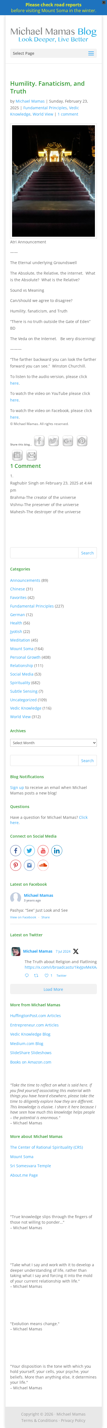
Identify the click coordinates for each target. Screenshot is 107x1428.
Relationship (21, 665)
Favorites (18, 597)
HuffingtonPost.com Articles (35, 1015)
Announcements (25, 580)
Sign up (17, 787)
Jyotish (16, 631)
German (17, 614)
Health (16, 623)
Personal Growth (25, 657)
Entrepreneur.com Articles (34, 1025)
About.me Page (24, 1175)
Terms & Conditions (39, 1420)
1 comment (68, 114)
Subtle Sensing (24, 691)
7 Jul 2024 (63, 951)
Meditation (20, 640)
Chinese (17, 588)
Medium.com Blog (26, 1043)
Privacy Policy (73, 1420)
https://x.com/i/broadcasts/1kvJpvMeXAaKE (64, 967)
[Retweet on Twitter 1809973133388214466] (38, 976)
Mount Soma (21, 648)
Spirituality (20, 682)
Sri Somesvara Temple (30, 1165)
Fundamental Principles (45, 107)
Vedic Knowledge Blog (30, 1034)
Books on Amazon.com (30, 1062)
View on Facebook (23, 917)
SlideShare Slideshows (31, 1052)
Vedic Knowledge (25, 708)
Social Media (21, 674)
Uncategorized (23, 699)
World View (43, 114)
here (14, 383)
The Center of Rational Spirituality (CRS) (46, 1147)
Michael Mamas (30, 101)
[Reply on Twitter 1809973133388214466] (28, 976)
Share (45, 917)
